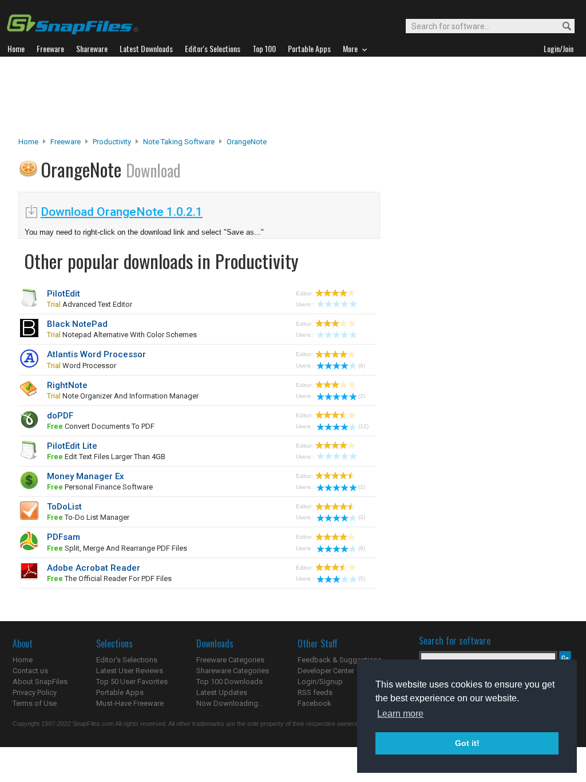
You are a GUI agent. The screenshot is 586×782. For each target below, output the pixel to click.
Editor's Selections (126, 659)
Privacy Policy (35, 692)
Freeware (65, 141)
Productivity (112, 141)
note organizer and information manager (123, 396)
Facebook (314, 703)
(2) (361, 396)
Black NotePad (77, 324)
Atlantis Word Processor (96, 354)
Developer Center (326, 670)
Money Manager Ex (85, 476)
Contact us (30, 670)
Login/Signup (320, 681)
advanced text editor (89, 304)
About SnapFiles (40, 681)
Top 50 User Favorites (132, 681)
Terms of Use (35, 703)
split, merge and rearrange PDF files (117, 548)
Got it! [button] (467, 743)
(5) (361, 578)
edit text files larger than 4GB (106, 456)
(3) (361, 517)
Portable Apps (120, 692)
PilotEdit (63, 294)
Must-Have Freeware (130, 703)
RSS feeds (315, 692)
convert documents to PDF (101, 426)
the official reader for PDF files (109, 578)
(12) (363, 426)
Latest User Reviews (129, 670)
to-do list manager (88, 517)
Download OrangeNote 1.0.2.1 (122, 212)
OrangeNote (247, 141)
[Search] (562, 26)
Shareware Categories (232, 670)
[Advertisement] (293, 97)
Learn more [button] (400, 713)
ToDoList (64, 506)
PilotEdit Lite (72, 446)
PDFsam (63, 537)
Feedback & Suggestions (340, 659)
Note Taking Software (179, 141)
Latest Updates (221, 692)
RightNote (67, 385)
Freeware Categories (230, 659)
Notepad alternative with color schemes (122, 334)
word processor (81, 365)
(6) (361, 365)
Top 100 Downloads (229, 681)
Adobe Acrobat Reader (93, 568)
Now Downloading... (229, 703)
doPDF (60, 415)
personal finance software (100, 487)
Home (28, 141)
